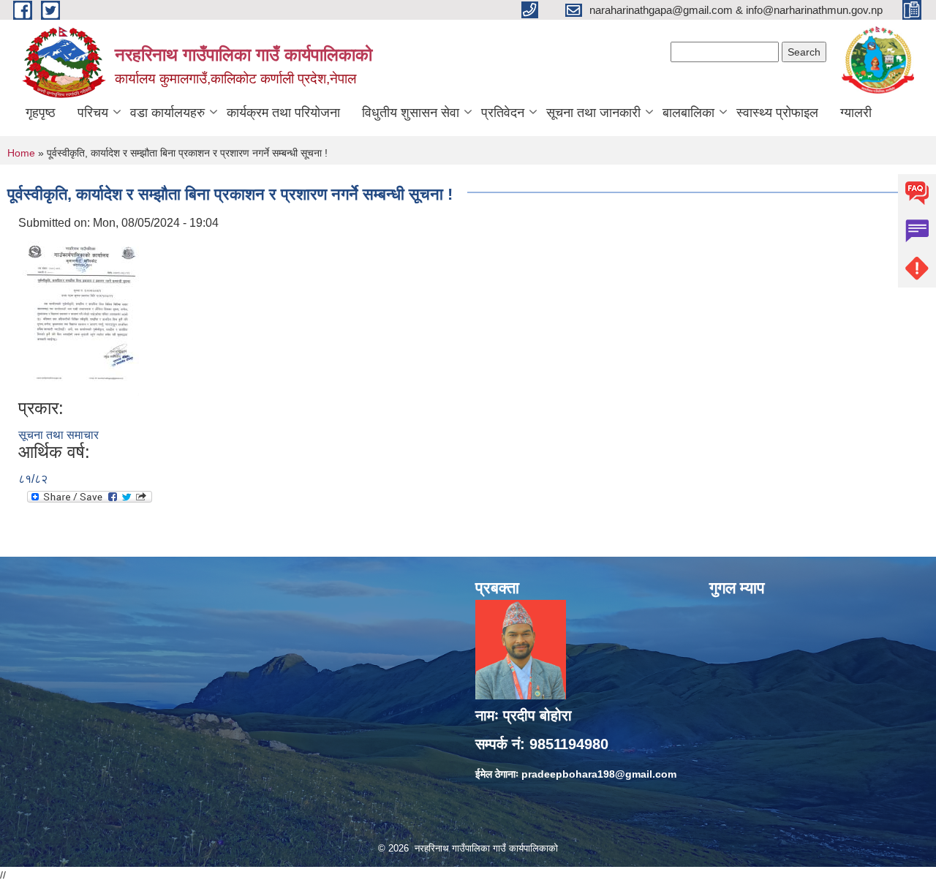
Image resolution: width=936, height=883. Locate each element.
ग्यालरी (856, 112)
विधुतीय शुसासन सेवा (410, 112)
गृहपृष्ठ (41, 112)
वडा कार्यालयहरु (167, 112)
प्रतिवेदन (502, 112)
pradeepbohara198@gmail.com (598, 774)
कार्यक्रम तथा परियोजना (283, 112)
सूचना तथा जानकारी (593, 112)
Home (21, 153)
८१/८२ (33, 479)
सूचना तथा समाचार (58, 435)
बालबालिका (688, 112)
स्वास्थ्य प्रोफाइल (777, 112)
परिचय (93, 112)
